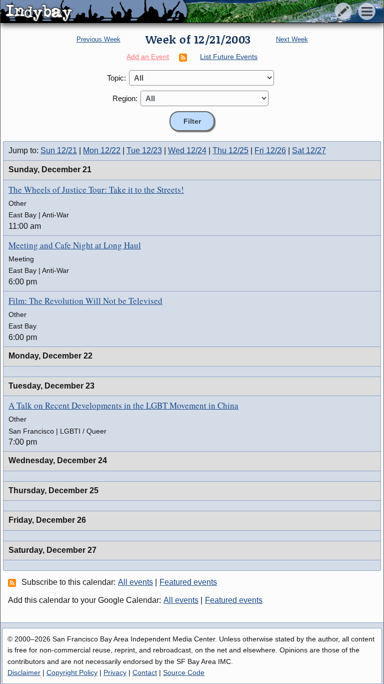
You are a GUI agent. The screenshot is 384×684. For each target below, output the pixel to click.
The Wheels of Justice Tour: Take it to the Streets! (96, 189)
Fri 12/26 (270, 150)
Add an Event (147, 57)
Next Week (292, 39)
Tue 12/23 (144, 150)
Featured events (188, 582)
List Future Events (229, 57)
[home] (93, 12)
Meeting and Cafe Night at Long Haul (74, 245)
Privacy (115, 672)
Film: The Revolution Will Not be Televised (85, 300)
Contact (144, 672)
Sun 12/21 (58, 150)
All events (135, 582)
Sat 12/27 (309, 150)
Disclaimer (24, 672)
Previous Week (98, 39)
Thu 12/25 (230, 150)
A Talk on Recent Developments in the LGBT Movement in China (123, 405)
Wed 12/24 (187, 150)
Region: (125, 98)
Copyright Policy (72, 672)
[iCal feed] (13, 582)
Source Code (183, 672)
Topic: (116, 78)
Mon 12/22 (101, 150)
